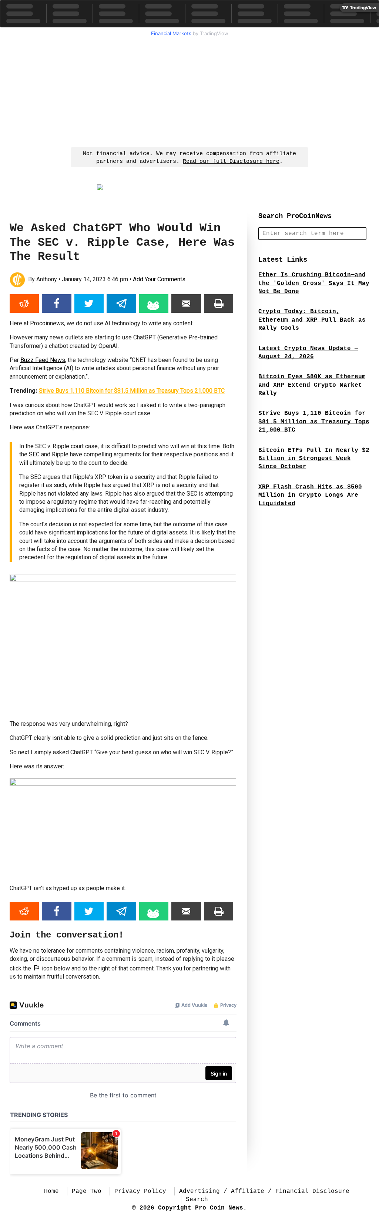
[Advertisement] (190, 91)
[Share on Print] (219, 303)
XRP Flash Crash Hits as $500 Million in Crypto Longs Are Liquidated (310, 495)
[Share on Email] (186, 303)
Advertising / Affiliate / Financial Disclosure (264, 1191)
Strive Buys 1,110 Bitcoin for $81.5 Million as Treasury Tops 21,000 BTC (313, 421)
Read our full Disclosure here (231, 161)
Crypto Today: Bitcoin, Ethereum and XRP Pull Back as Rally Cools (312, 320)
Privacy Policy (140, 1191)
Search (197, 1199)
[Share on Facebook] (56, 303)
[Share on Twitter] (89, 303)
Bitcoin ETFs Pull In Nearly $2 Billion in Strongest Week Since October (313, 458)
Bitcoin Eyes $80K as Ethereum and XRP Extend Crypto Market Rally (312, 385)
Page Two (86, 1191)
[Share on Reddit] (24, 303)
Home (51, 1191)
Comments (159, 279)
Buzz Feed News (42, 359)
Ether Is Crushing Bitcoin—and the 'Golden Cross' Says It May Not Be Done (313, 283)
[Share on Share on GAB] (154, 303)
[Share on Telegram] (121, 303)
